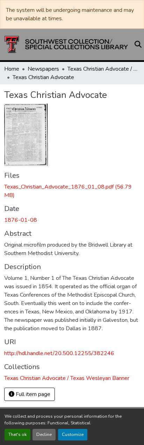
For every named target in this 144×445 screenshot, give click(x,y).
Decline (44, 434)
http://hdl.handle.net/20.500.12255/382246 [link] (59, 353)
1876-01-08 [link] (20, 220)
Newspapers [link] (43, 69)
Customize (73, 434)
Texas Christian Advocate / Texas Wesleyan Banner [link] (102, 69)
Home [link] (11, 69)
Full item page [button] (32, 394)
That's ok (17, 434)
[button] (66, 44)
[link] (72, 191)
